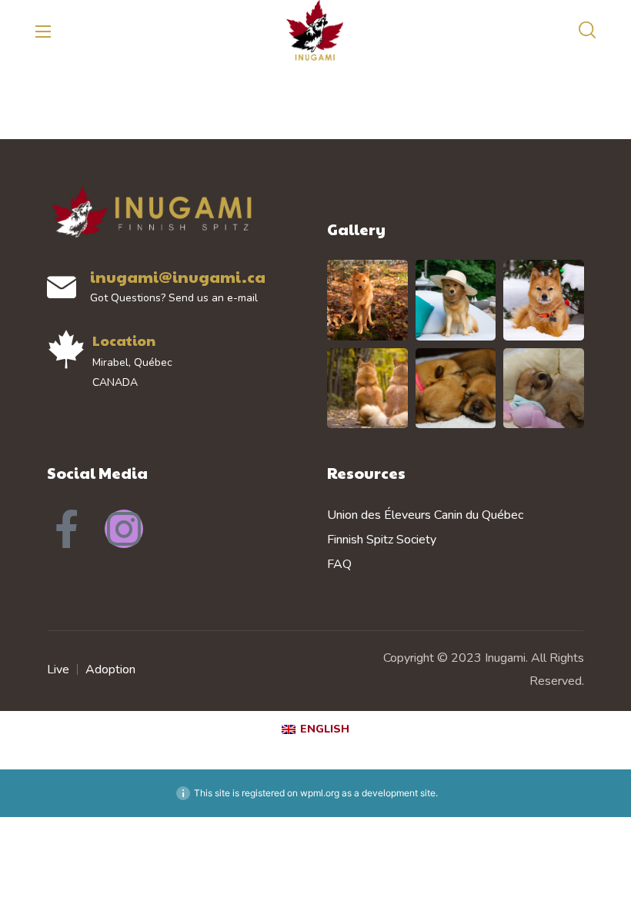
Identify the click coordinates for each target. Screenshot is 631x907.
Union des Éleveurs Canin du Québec (425, 515)
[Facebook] (66, 529)
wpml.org (319, 793)
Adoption (110, 669)
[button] (587, 30)
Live (58, 669)
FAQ (339, 564)
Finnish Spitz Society (381, 539)
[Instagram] (124, 529)
